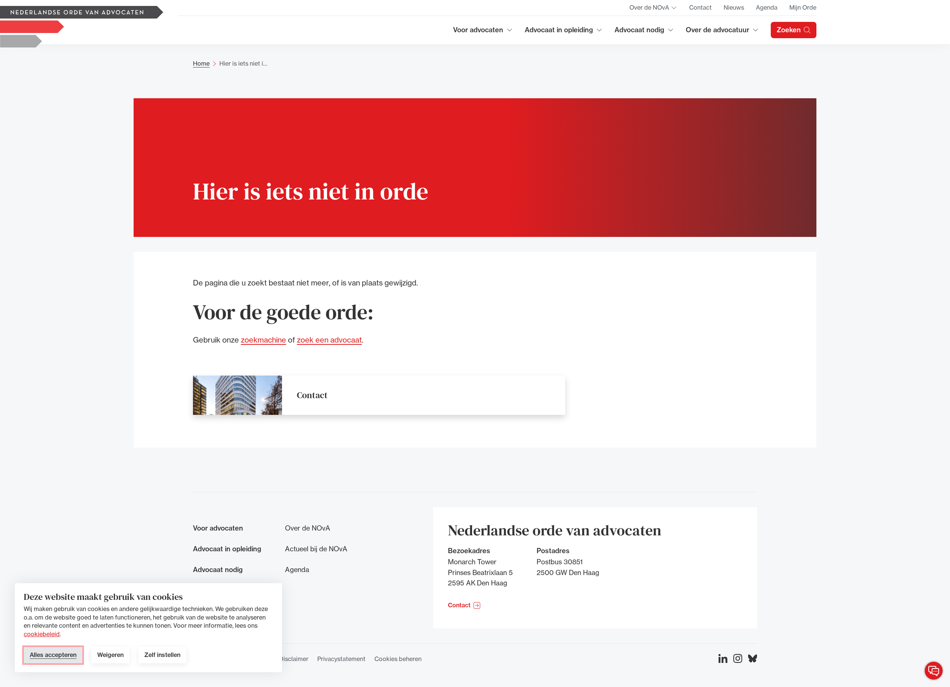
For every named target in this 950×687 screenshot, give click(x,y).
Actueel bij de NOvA (316, 549)
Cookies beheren (398, 659)
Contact (700, 7)
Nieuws (734, 7)
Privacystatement (341, 659)
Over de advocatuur (718, 32)
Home (201, 63)
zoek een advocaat (329, 339)
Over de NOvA (653, 10)
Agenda (766, 7)
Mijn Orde (802, 7)
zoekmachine (263, 339)
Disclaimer (293, 659)
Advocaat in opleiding (559, 32)
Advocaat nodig (644, 32)
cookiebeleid (42, 634)
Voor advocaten (483, 32)
